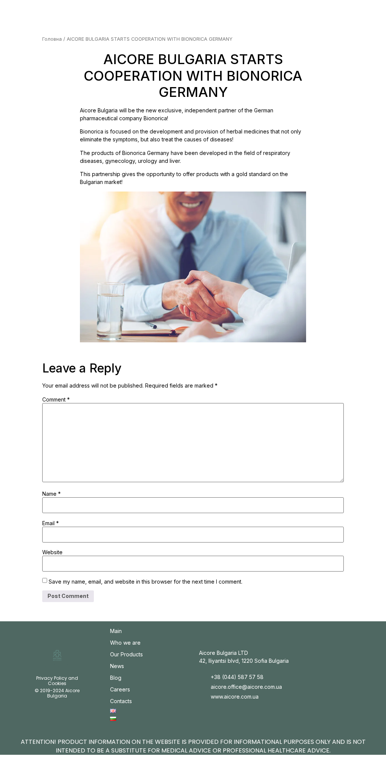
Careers (120, 689)
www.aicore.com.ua (235, 696)
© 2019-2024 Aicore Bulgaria (57, 693)
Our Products (126, 654)
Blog (115, 677)
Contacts (121, 701)
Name (51, 494)
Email (50, 523)
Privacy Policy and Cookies (57, 681)
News (117, 666)
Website (52, 552)
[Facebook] (63, 668)
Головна (52, 39)
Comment (56, 399)
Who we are (125, 642)
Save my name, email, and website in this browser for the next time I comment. (145, 581)
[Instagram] (50, 668)
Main (116, 631)
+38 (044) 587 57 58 (237, 677)
